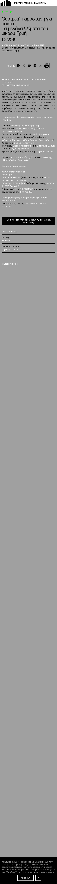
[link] (24, 3)
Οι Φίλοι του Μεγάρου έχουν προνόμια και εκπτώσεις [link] (29, 221)
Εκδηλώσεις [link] (38, 44)
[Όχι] (38, 878)
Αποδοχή (25, 877)
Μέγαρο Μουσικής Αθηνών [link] (16, 44)
